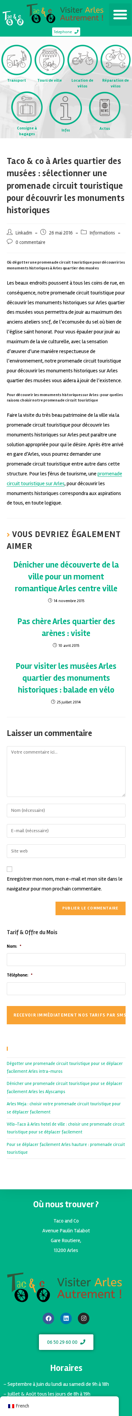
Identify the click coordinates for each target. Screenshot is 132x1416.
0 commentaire (30, 242)
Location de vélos (82, 83)
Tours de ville (49, 80)
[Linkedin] (66, 1318)
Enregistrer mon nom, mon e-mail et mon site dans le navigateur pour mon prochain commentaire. (65, 884)
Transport (16, 80)
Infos (66, 130)
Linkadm (24, 233)
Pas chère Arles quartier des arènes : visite (66, 627)
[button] (120, 14)
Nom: (14, 946)
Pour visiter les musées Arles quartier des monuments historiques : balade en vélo (66, 678)
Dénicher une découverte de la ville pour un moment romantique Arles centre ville (66, 577)
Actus (105, 128)
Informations (102, 233)
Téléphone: (19, 975)
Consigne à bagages (27, 131)
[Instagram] (83, 1318)
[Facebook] (48, 1318)
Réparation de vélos (115, 83)
